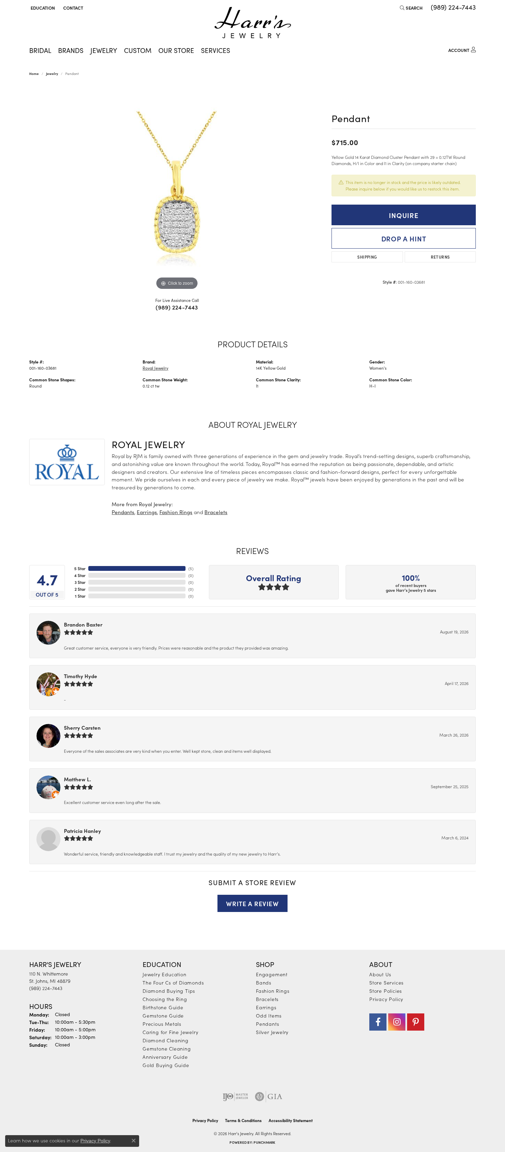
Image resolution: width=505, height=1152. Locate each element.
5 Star (80, 568)
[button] (42, 7)
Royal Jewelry (155, 368)
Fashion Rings (175, 512)
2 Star (80, 589)
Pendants (123, 512)
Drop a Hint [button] (403, 238)
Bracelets (215, 512)
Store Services (386, 982)
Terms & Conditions (243, 1120)
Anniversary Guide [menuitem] (165, 1056)
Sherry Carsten (82, 727)
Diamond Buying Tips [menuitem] (169, 990)
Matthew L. (77, 779)
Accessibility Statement (291, 1120)
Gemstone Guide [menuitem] (163, 1015)
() (190, 568)
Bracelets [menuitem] (267, 999)
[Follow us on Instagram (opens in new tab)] (396, 1022)
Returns (440, 257)
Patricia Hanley (82, 830)
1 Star (80, 596)
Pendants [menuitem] (267, 1023)
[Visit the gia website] (268, 1096)
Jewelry (103, 50)
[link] (72, 7)
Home (34, 73)
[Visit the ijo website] (235, 1096)
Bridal (40, 50)
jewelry (52, 73)
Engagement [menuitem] (272, 974)
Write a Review (252, 903)
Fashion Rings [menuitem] (272, 990)
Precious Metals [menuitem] (162, 1023)
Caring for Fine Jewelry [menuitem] (170, 1032)
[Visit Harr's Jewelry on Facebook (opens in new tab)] (377, 1022)
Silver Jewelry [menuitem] (272, 1032)
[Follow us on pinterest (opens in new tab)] (415, 1022)
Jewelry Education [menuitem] (165, 974)
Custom (138, 50)
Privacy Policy (386, 999)
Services (215, 50)
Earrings (147, 512)
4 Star (80, 575)
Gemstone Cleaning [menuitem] (167, 1048)
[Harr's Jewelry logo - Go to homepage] (252, 23)
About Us (380, 974)
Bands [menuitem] (263, 982)
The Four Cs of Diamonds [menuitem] (173, 982)
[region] (177, 188)
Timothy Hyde (80, 676)
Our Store (176, 50)
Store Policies (385, 990)
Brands (70, 50)
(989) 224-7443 (177, 307)
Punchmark (264, 1142)
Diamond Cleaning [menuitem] (166, 1040)
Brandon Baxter (83, 624)
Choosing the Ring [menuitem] (165, 999)
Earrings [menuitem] (266, 1007)
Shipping (367, 257)
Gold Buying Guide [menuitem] (166, 1065)
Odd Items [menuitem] (269, 1015)
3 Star (80, 582)
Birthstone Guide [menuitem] (163, 1007)
